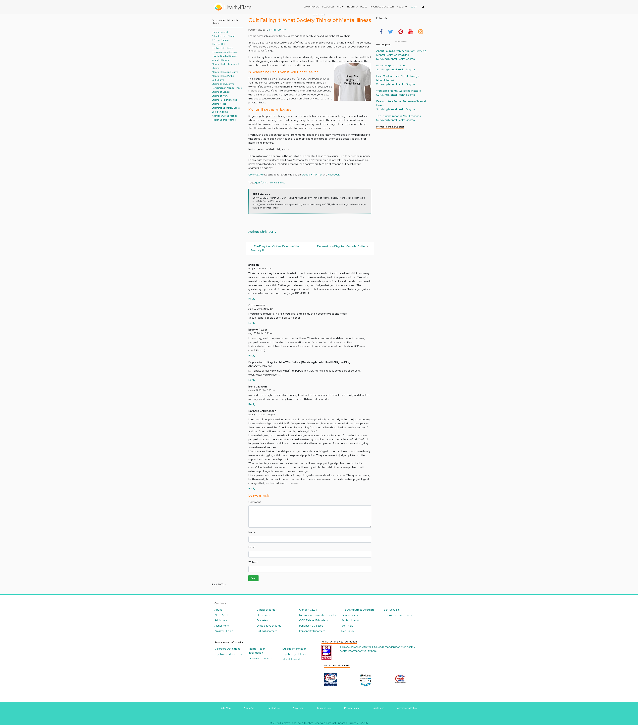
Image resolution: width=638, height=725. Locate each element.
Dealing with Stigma (222, 47)
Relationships (349, 615)
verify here (370, 651)
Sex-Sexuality (392, 609)
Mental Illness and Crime (225, 71)
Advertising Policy (407, 707)
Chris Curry (277, 29)
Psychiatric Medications (228, 654)
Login (414, 7)
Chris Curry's (256, 174)
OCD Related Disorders (313, 620)
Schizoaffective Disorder (399, 615)
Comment (254, 502)
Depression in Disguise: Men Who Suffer (341, 246)
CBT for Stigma (220, 40)
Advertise (298, 707)
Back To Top (218, 584)
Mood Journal (291, 659)
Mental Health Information (257, 650)
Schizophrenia (350, 620)
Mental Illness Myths (223, 75)
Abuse (218, 609)
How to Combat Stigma (224, 55)
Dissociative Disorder (269, 625)
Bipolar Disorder (266, 609)
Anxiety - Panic (223, 631)
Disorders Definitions (227, 648)
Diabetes (262, 620)
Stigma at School (221, 91)
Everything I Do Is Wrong (391, 65)
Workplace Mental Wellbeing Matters (398, 90)
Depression (264, 615)
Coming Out (218, 43)
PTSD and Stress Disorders (357, 609)
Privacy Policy (351, 707)
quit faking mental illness (270, 182)
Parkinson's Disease (311, 625)
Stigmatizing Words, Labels (226, 107)
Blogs (363, 6)
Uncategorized (220, 32)
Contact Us (273, 707)
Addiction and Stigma (223, 36)
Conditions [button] (310, 6)
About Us (249, 707)
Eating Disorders (267, 631)
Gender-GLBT (308, 609)
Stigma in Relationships (224, 99)
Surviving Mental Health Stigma (395, 59)
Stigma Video (219, 103)
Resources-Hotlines (260, 658)
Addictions (220, 620)
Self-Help (347, 625)
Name (252, 532)
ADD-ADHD (222, 615)
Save (253, 578)
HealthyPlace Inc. (290, 723)
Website (253, 562)
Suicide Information (294, 648)
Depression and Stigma (224, 51)
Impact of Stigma (221, 59)
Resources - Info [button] (332, 6)
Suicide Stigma (220, 111)
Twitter (317, 174)
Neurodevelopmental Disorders (318, 615)
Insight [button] (351, 6)
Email (251, 547)
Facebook (334, 174)
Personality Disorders (312, 631)
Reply (251, 298)
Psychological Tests (382, 6)
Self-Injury (347, 631)
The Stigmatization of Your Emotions (398, 116)
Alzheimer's (221, 625)
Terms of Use (324, 707)
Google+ (307, 174)
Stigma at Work (220, 95)
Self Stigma (218, 79)
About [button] (401, 6)
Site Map (226, 707)
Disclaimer (378, 707)
